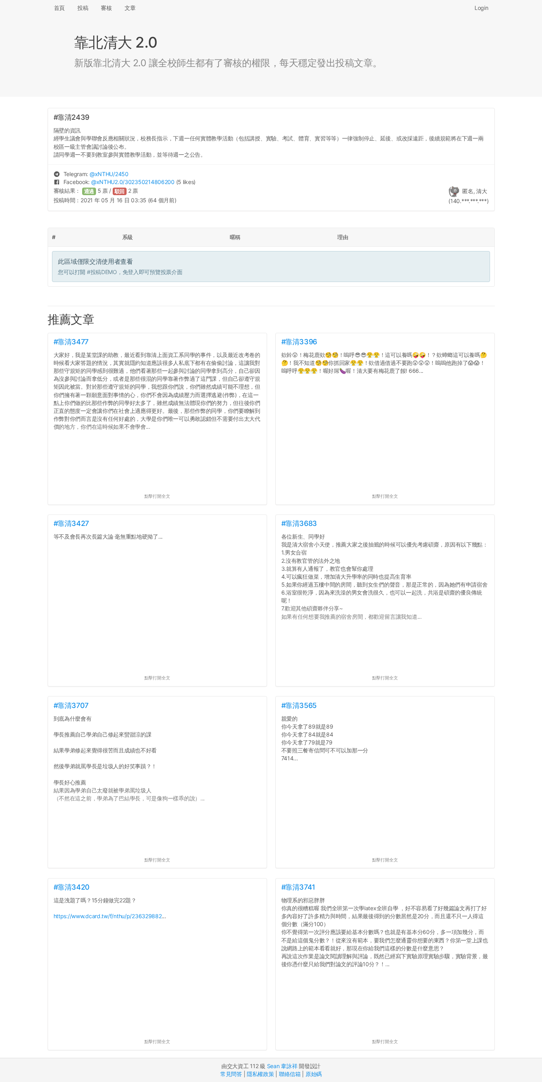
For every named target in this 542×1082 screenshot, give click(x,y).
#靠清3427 (71, 523)
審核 (106, 7)
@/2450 (109, 174)
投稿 (82, 7)
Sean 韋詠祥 (282, 1066)
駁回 (120, 191)
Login (481, 7)
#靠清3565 (299, 705)
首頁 (59, 7)
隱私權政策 (260, 1073)
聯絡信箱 (290, 1073)
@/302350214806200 (133, 181)
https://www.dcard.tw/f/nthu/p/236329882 (108, 916)
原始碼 (314, 1073)
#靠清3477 (71, 342)
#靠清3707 (71, 705)
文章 (130, 7)
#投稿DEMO (102, 272)
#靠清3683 (299, 523)
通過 (89, 191)
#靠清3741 (298, 887)
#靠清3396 (299, 342)
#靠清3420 (72, 887)
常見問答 (231, 1073)
